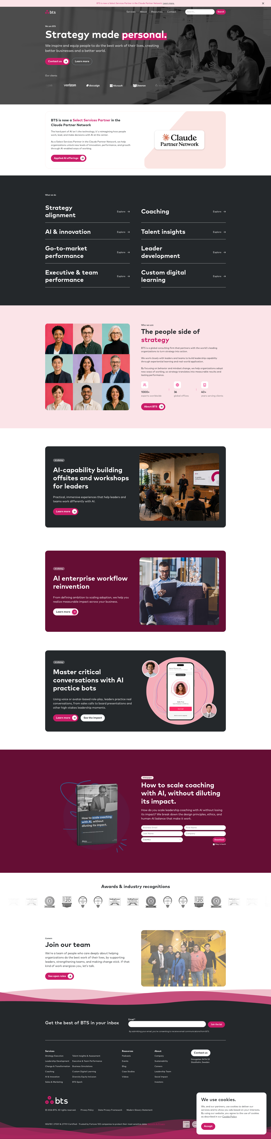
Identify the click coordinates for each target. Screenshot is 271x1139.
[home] (50, 12)
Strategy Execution (54, 1056)
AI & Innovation (52, 1077)
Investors (159, 1082)
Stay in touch (220, 844)
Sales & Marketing (54, 1082)
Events (125, 1061)
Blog (124, 1066)
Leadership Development (57, 1061)
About (143, 12)
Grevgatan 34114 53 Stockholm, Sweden (200, 1060)
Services (131, 12)
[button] (131, 12)
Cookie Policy (229, 1117)
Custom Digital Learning (84, 1072)
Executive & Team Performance (87, 1061)
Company (159, 1056)
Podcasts (126, 1056)
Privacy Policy (87, 1110)
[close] (263, 3)
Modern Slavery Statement (139, 1110)
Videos (125, 1077)
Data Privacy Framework (110, 1110)
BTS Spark (77, 1082)
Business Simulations (82, 1066)
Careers (158, 1066)
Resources (157, 12)
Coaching (49, 1072)
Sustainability (161, 1061)
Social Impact (161, 1077)
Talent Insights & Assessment (86, 1056)
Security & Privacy (156, 1124)
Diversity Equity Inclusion (84, 1077)
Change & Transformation (57, 1066)
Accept (208, 1126)
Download (219, 840)
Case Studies (128, 1072)
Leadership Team (163, 1072)
